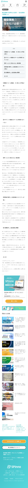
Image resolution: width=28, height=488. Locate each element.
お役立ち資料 (24, 6)
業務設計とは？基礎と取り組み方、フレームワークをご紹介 (20, 335)
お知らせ (5, 474)
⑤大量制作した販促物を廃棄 (12, 72)
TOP (6, 471)
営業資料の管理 (18, 403)
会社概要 (6, 478)
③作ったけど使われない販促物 (12, 63)
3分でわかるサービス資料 (13, 441)
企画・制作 (10, 6)
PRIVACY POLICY (19, 478)
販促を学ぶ (3, 6)
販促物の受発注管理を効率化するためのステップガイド (20, 327)
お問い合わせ (12, 474)
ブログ (21, 472)
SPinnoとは (11, 471)
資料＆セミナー (15, 472)
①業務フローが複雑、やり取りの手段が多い (14, 53)
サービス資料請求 (20, 474)
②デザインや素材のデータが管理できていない (14, 58)
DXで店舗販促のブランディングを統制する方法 (20, 394)
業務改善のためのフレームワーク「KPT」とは (20, 375)
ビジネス (17, 6)
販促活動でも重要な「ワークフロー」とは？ (19, 367)
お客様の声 (7, 472)
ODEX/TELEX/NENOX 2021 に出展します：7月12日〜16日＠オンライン (8, 427)
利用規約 (11, 478)
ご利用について (19, 471)
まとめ (6, 76)
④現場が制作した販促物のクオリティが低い (14, 67)
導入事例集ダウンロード (14, 447)
